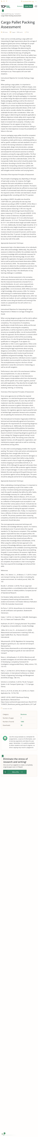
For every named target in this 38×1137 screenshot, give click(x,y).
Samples (17, 14)
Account (20, 6)
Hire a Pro (15, 772)
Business (24, 714)
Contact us (6, 1)
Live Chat (4, 1)
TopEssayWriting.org (7, 14)
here (33, 1)
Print (27, 32)
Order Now (28, 6)
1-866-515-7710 (1, 1)
